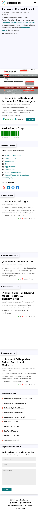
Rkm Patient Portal (11, 426)
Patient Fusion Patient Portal (15, 403)
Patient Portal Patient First (14, 412)
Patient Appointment (13, 172)
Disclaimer (27, 503)
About (14, 503)
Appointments (10, 167)
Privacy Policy (16, 505)
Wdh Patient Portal (11, 440)
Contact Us (9, 161)
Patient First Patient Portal (14, 417)
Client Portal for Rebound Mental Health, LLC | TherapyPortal (18, 296)
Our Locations (10, 158)
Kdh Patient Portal (11, 422)
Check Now (30, 119)
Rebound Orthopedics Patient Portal (18, 399)
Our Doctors (10, 169)
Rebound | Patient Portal (19, 261)
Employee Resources (13, 155)
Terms (29, 505)
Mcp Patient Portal (11, 435)
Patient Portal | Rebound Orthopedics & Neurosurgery (18, 100)
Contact (21, 508)
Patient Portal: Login (16, 201)
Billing (7, 164)
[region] (19, 51)
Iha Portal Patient (11, 431)
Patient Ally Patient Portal (14, 408)
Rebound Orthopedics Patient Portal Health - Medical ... (16, 362)
